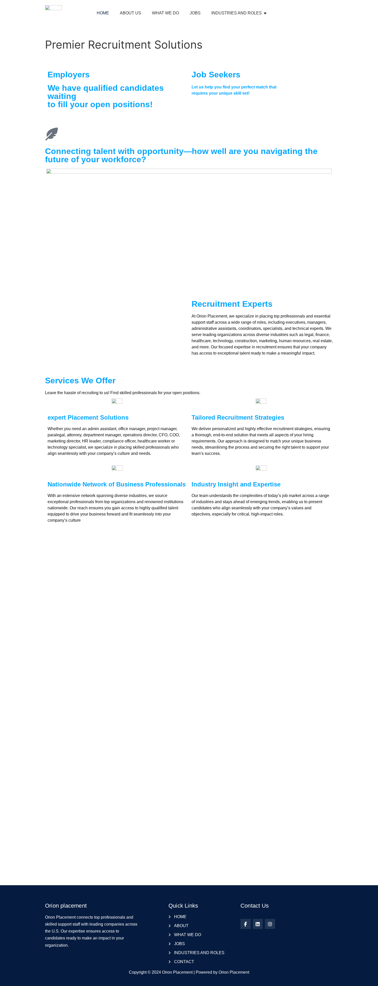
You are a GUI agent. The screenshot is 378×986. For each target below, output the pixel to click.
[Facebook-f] (245, 924)
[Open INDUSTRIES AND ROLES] (265, 13)
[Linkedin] (258, 924)
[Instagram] (270, 924)
